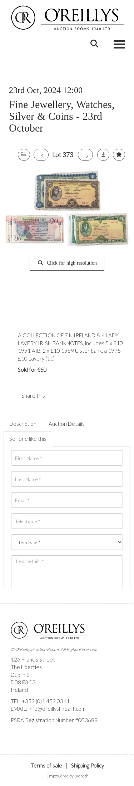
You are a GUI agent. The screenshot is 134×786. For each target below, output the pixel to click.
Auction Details (67, 423)
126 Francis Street (33, 659)
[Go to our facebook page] (17, 732)
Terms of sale (46, 765)
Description (22, 423)
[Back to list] (24, 155)
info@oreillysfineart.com (57, 708)
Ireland (19, 690)
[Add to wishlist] (119, 155)
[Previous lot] (41, 155)
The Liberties (26, 667)
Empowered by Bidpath (67, 776)
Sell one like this (27, 438)
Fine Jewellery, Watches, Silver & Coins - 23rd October (62, 116)
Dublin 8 (20, 675)
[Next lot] (85, 155)
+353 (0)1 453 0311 (46, 701)
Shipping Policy (87, 765)
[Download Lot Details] (103, 155)
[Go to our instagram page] (71, 395)
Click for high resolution (71, 263)
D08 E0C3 (23, 682)
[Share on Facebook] (56, 395)
